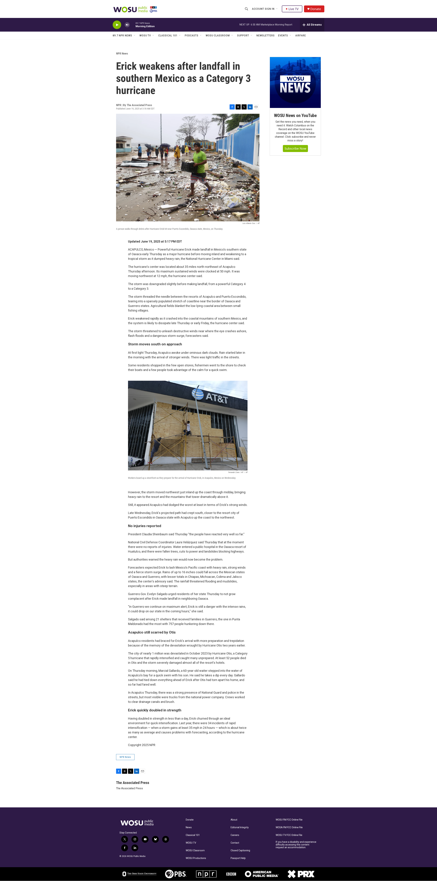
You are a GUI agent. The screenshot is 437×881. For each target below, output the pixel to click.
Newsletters (265, 35)
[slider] (132, 24)
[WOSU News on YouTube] (295, 82)
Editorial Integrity (240, 827)
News (189, 827)
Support (243, 35)
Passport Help (238, 858)
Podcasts (191, 35)
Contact (235, 843)
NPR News (122, 53)
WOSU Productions (196, 858)
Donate (315, 9)
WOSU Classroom (218, 35)
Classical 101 (167, 35)
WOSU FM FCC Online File (289, 819)
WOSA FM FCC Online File (289, 827)
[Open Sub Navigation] (277, 9)
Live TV (293, 9)
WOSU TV (145, 35)
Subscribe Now (295, 148)
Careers (235, 835)
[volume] (127, 25)
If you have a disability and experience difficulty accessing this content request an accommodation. (296, 845)
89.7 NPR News (122, 35)
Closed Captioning (240, 850)
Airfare (300, 35)
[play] (117, 25)
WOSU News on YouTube (295, 115)
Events (283, 35)
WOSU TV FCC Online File (289, 835)
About (234, 819)
